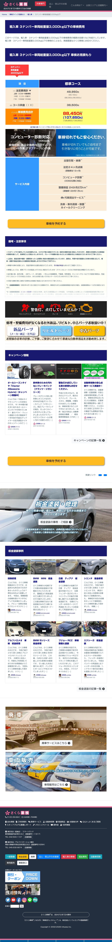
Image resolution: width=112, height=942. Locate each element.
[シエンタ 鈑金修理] (94, 567)
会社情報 (10, 822)
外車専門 (40, 4)
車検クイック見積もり (17, 14)
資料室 (56, 825)
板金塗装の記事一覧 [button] (90, 688)
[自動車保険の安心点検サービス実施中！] (94, 371)
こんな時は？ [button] (77, 5)
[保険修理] (18, 567)
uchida (68, 675)
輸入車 (30, 14)
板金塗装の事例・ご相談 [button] (54, 522)
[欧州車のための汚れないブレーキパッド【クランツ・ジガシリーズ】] (43, 371)
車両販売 (11, 863)
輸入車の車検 (69, 857)
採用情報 (66, 825)
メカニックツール (42, 825)
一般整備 (11, 857)
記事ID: (7, 906)
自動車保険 (49, 822)
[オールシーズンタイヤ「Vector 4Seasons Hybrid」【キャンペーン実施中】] (18, 371)
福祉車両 (83, 857)
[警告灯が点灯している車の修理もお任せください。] (68, 371)
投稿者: (12, 427)
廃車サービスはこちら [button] (55, 743)
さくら (17, 427)
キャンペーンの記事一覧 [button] (88, 440)
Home (4, 14)
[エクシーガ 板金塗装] (94, 629)
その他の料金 (58, 265)
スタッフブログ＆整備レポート (18, 825)
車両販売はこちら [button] (54, 784)
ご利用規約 (21, 822)
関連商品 (61, 822)
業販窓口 (23, 863)
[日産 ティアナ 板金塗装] (68, 567)
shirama (18, 610)
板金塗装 (23, 857)
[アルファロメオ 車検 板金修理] (18, 629)
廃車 (33, 857)
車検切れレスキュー (50, 920)
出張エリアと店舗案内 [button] (96, 5)
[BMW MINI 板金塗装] (43, 567)
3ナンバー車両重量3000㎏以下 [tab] (17, 70)
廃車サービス (35, 822)
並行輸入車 (34, 127)
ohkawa (94, 610)
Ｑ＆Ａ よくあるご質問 (91, 822)
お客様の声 (73, 822)
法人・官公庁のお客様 (58, 5)
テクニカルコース (57, 127)
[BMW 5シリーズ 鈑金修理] (43, 629)
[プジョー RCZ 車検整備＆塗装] (68, 629)
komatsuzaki (45, 613)
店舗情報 (28, 837)
